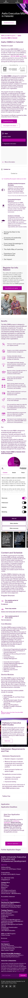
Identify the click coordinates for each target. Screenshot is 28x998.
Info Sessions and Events (8, 890)
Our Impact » (5, 944)
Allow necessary (14, 528)
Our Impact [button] (8, 259)
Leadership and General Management (12, 921)
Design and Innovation (7, 915)
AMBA (17, 56)
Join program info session (9, 125)
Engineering (4, 916)
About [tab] (23, 472)
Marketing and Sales (7, 922)
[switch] (24, 503)
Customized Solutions (7, 904)
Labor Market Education (8, 930)
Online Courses (5, 935)
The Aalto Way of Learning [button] (13, 249)
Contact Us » (5, 882)
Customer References (7, 945)
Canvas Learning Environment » (10, 956)
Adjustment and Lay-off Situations (11, 905)
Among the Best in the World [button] (12, 232)
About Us (3, 884)
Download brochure (9, 22)
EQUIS (24, 56)
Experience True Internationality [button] (9, 254)
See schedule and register (11, 288)
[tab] (14, 232)
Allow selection (14, 523)
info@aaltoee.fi (5, 879)
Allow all (14, 518)
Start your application (12, 843)
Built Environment (6, 913)
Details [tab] (14, 472)
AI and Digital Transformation (9, 912)
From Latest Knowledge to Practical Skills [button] (13, 244)
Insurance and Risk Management (10, 919)
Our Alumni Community (8, 948)
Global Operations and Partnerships (11, 947)
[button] (14, 179)
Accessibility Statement (8, 896)
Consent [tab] (5, 472)
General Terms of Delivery (8, 892)
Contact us (14, 173)
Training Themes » (7, 910)
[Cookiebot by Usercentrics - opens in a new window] (20, 468)
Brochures (4, 938)
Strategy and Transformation (9, 927)
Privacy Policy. (20, 971)
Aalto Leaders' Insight (7, 950)
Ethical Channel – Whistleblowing (11, 893)
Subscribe (23, 975)
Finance (3, 918)
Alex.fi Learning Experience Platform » (12, 955)
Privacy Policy (13, 982)
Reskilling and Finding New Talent (11, 907)
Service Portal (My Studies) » (11, 953)
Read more (7, 740)
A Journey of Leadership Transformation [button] (12, 238)
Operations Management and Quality (12, 924)
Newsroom (4, 887)
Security (3, 926)
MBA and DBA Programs (8, 35)
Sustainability (5, 929)
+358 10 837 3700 (8, 878)
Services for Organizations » (10, 902)
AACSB (13, 56)
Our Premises (5, 885)
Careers (3, 888)
